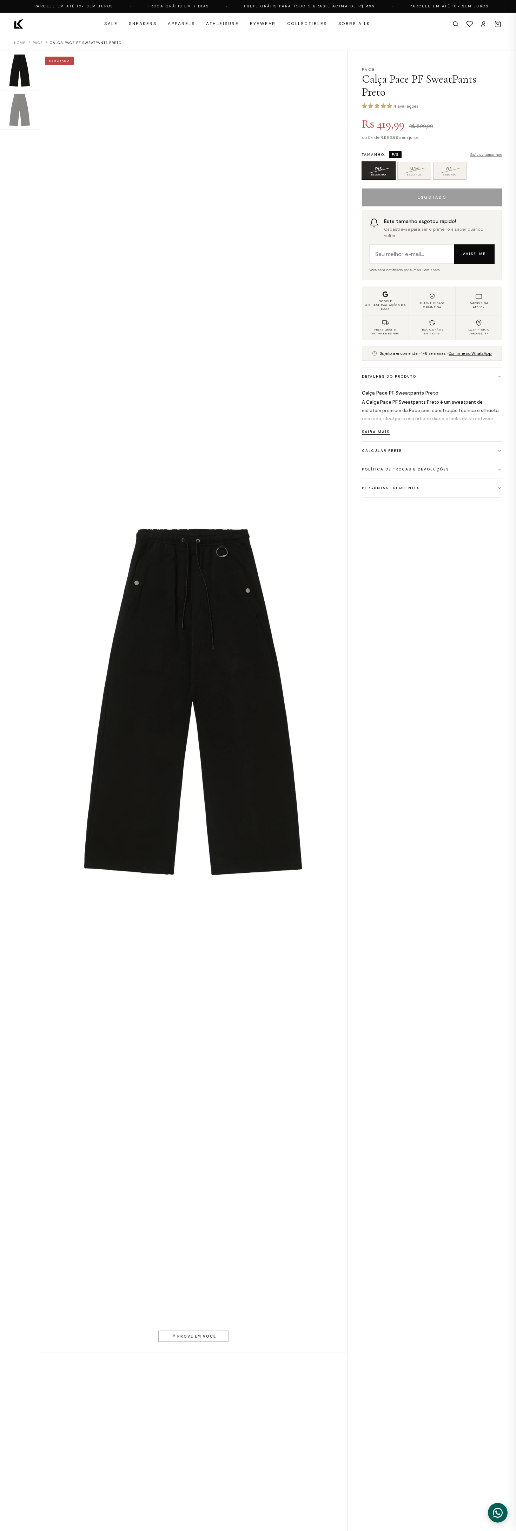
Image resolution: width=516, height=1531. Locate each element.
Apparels (181, 23)
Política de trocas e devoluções (405, 469)
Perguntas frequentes (391, 488)
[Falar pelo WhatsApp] (498, 1513)
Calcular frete (382, 450)
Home (20, 42)
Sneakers (143, 23)
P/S (383, 172)
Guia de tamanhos (486, 154)
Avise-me (474, 253)
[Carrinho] (498, 24)
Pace (38, 42)
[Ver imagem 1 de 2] (19, 70)
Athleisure (222, 23)
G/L (455, 172)
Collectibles (307, 23)
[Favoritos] (469, 24)
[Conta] (483, 24)
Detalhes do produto (389, 376)
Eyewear (263, 23)
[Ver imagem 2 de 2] (19, 110)
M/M (419, 172)
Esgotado (432, 197)
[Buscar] (455, 24)
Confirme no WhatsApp (470, 353)
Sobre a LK (354, 23)
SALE (111, 23)
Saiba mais (376, 431)
